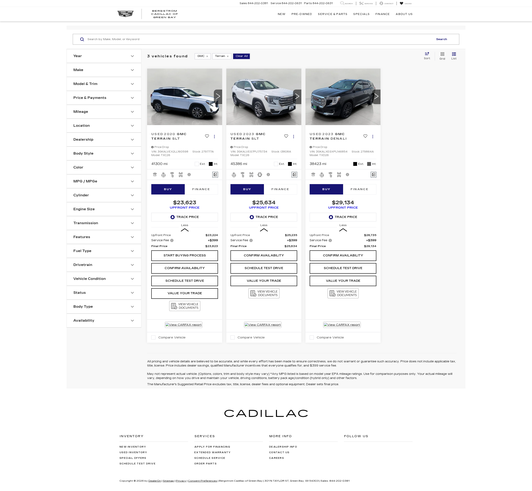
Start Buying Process (185, 255)
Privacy (181, 480)
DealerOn (154, 480)
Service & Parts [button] (332, 14)
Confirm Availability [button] (185, 268)
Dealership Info (283, 446)
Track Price (187, 217)
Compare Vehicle (172, 337)
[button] (218, 97)
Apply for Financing (212, 446)
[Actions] (214, 136)
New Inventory (132, 446)
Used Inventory (133, 452)
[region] (184, 240)
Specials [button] (361, 14)
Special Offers (133, 458)
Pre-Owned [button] (302, 14)
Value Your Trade (184, 293)
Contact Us (279, 452)
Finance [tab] (201, 189)
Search (441, 39)
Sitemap (168, 480)
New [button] (282, 14)
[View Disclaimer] (189, 174)
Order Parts (205, 463)
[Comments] (215, 174)
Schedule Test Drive (184, 281)
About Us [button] (404, 14)
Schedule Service (209, 458)
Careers (276, 458)
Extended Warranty (212, 452)
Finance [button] (383, 14)
